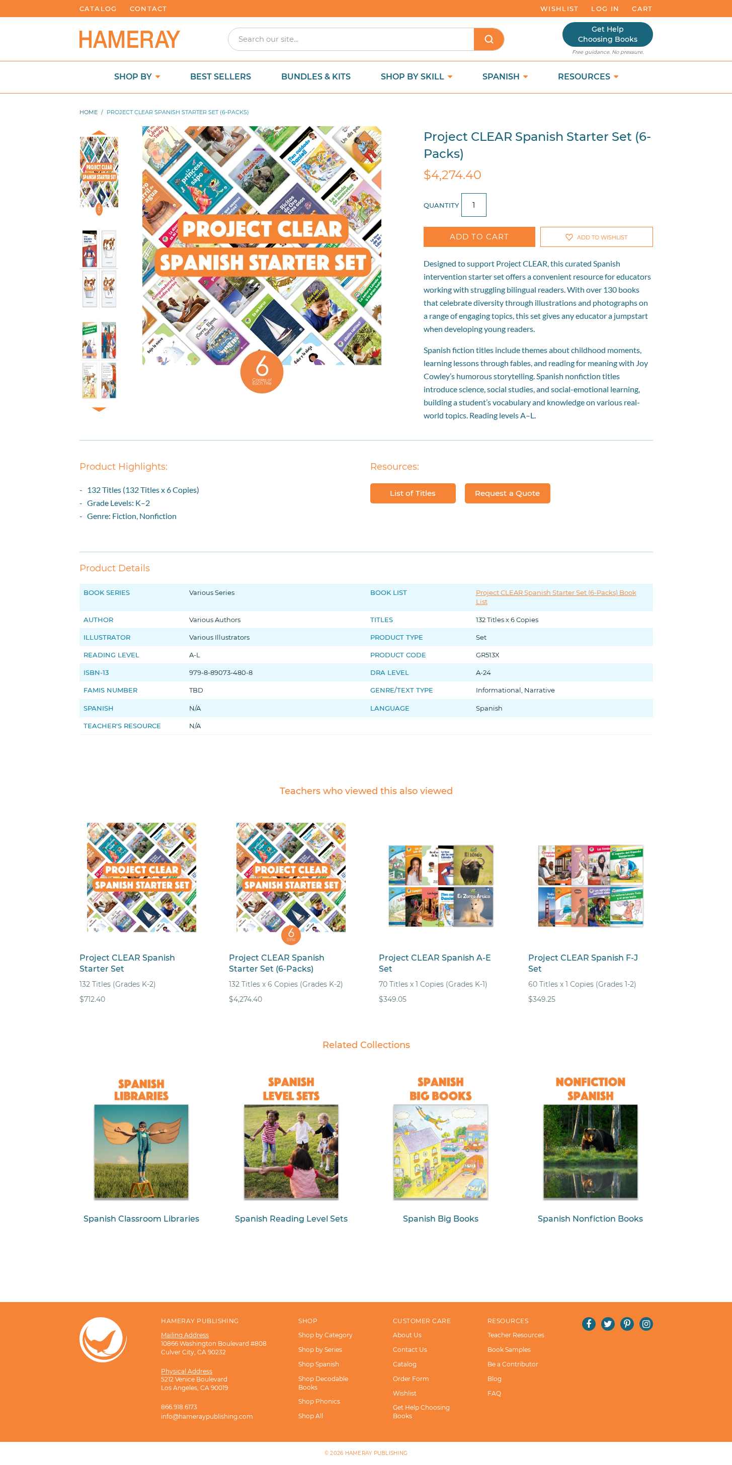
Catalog (98, 9)
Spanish (502, 76)
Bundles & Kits (316, 76)
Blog (494, 1379)
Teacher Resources (515, 1335)
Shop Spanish (318, 1364)
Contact (149, 9)
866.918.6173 (179, 1407)
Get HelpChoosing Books (607, 34)
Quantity (441, 205)
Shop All (310, 1416)
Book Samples (509, 1349)
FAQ (494, 1393)
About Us (407, 1335)
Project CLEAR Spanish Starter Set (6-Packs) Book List (556, 597)
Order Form (411, 1379)
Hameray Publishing (376, 1453)
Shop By (134, 76)
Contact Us (410, 1349)
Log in (605, 9)
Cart (642, 9)
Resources (585, 76)
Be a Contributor (512, 1364)
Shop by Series (320, 1349)
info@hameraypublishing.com (207, 1416)
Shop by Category (325, 1335)
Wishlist (559, 9)
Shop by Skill (413, 76)
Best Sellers (220, 76)
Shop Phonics (319, 1401)
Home (88, 112)
